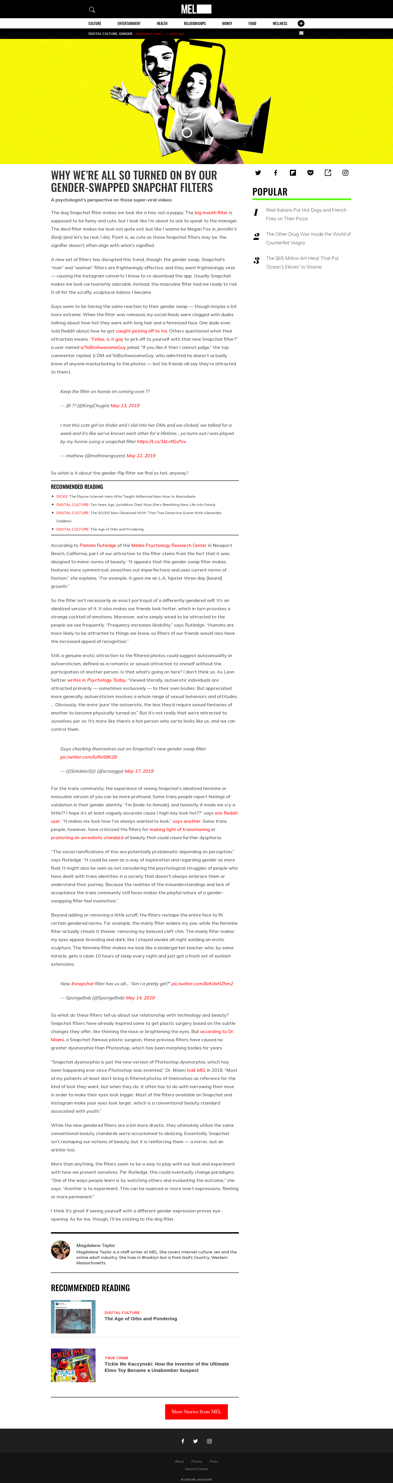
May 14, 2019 (140, 998)
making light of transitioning (180, 829)
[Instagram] (345, 172)
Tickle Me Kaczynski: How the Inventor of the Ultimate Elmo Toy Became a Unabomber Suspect (167, 1367)
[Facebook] (275, 172)
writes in (96, 680)
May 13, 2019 (124, 405)
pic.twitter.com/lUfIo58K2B (88, 757)
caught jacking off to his (141, 331)
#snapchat (82, 983)
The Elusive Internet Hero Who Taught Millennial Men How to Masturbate (126, 496)
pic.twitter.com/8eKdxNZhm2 (202, 983)
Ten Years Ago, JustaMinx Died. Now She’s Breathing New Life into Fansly (136, 504)
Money (227, 23)
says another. (187, 821)
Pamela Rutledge (98, 545)
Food (252, 23)
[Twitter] (258, 172)
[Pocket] (310, 172)
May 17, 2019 (138, 771)
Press (214, 1461)
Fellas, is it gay (107, 339)
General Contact (196, 1469)
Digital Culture (102, 34)
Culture (94, 23)
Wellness (280, 23)
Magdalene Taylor (149, 34)
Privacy (196, 1461)
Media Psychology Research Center (169, 545)
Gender (125, 34)
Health (162, 23)
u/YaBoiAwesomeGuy (103, 347)
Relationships (195, 23)
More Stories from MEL (196, 1411)
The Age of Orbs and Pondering (100, 529)
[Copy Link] (328, 172)
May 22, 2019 (140, 455)
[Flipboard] (292, 172)
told (196, 1070)
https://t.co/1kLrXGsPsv (161, 441)
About (179, 1461)
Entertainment (129, 23)
